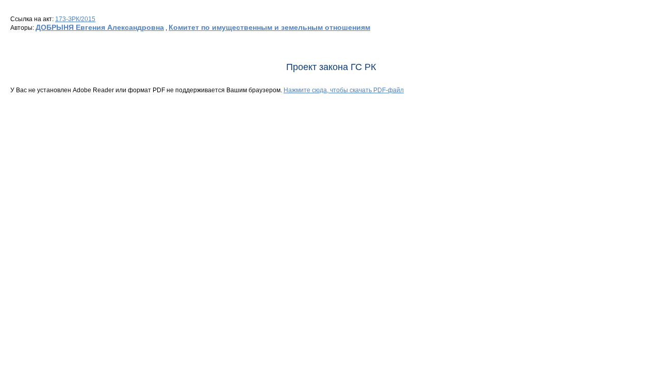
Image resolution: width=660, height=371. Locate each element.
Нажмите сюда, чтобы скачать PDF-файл (344, 90)
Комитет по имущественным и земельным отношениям (269, 27)
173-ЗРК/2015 (75, 19)
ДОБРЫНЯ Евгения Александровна (100, 27)
